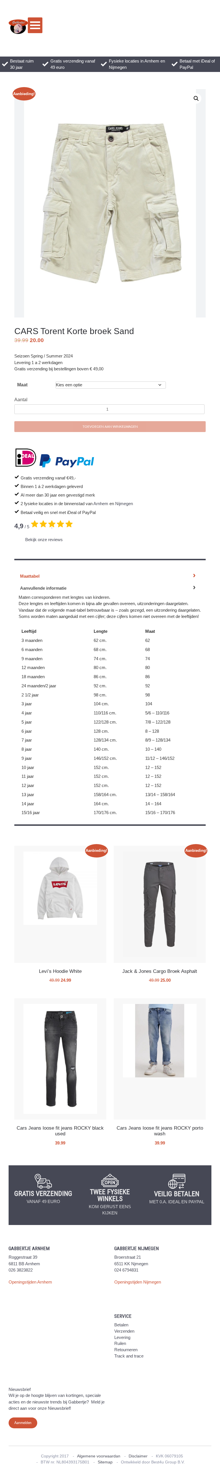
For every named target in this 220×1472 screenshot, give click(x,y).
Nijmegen (124, 503)
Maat (22, 384)
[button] (196, 98)
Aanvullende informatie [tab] (43, 588)
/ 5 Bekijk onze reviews (38, 532)
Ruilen (120, 1343)
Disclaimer (138, 1456)
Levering (122, 1337)
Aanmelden (23, 1423)
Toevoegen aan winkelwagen (110, 426)
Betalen (121, 1324)
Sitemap (105, 1462)
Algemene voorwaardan (98, 1456)
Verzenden (124, 1331)
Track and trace (129, 1355)
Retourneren (126, 1349)
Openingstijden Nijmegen (137, 1282)
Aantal (21, 399)
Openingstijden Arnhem (30, 1282)
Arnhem (100, 503)
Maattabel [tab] (30, 576)
